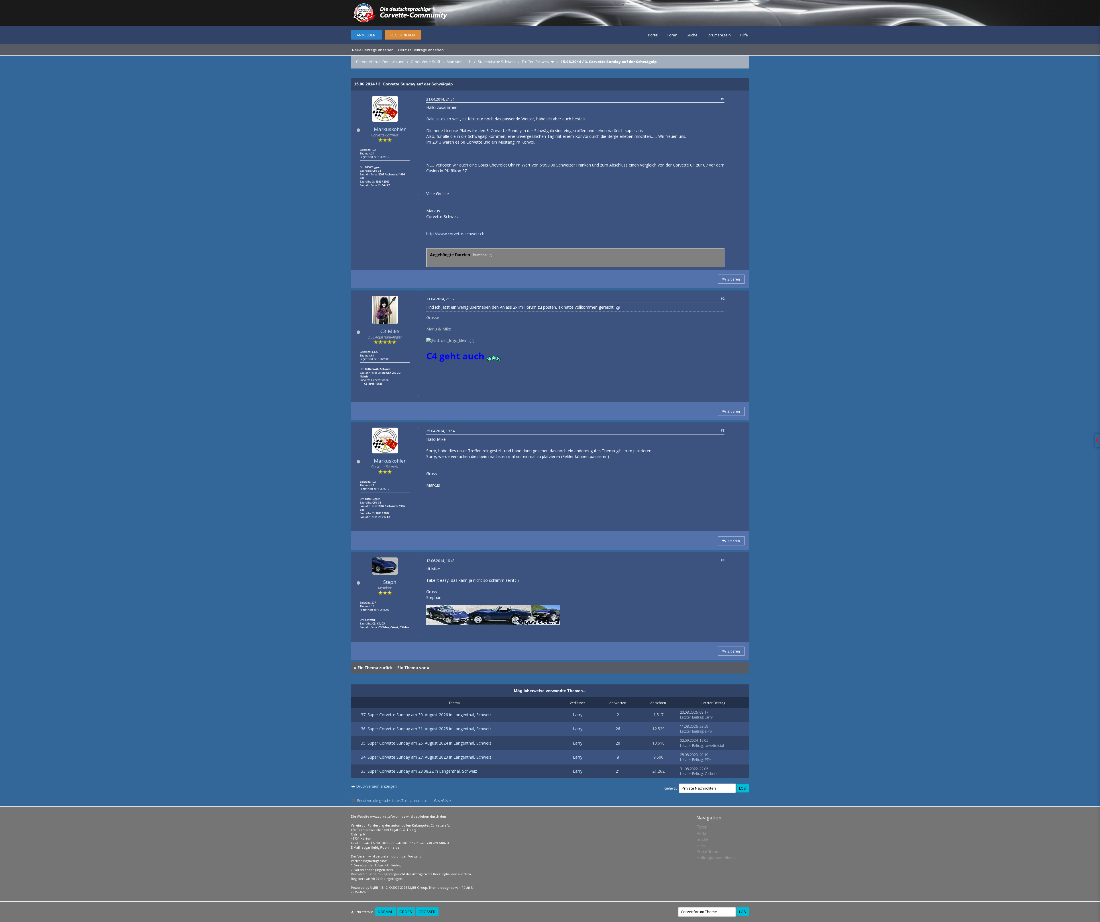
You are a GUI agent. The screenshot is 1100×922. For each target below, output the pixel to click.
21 (618, 771)
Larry (577, 714)
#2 (722, 298)
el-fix (708, 731)
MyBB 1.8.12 (379, 887)
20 (618, 743)
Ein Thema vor (411, 667)
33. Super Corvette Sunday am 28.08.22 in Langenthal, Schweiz (419, 771)
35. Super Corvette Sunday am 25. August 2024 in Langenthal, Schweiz (426, 743)
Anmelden (366, 35)
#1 (722, 99)
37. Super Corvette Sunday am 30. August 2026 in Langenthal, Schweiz (426, 714)
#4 (722, 560)
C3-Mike (389, 331)
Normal (385, 911)
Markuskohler (390, 129)
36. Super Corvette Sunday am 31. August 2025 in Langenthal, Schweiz (426, 728)
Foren (672, 35)
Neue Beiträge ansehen (373, 49)
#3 (722, 430)
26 (618, 728)
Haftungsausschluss (715, 857)
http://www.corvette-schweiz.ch (455, 233)
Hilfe (744, 35)
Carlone (711, 773)
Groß (405, 911)
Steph (389, 582)
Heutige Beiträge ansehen (421, 49)
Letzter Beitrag (691, 717)
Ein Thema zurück (375, 667)
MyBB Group (417, 887)
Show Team (707, 851)
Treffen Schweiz (536, 61)
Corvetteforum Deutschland (380, 61)
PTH (708, 759)
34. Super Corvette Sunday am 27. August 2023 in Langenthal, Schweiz (426, 757)
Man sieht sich (459, 61)
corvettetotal (714, 745)
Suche (692, 35)
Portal (653, 35)
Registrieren (402, 35)
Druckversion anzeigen (376, 786)
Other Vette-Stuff (425, 61)
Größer (427, 911)
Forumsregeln (719, 35)
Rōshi (465, 887)
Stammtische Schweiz (496, 61)
